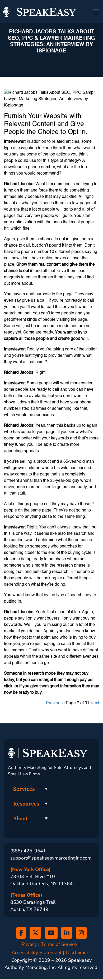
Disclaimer (77, 952)
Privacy (29, 944)
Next (94, 703)
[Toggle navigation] (96, 12)
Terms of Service (59, 944)
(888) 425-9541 (28, 851)
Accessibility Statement (37, 952)
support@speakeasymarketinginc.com (50, 858)
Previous (54, 703)
